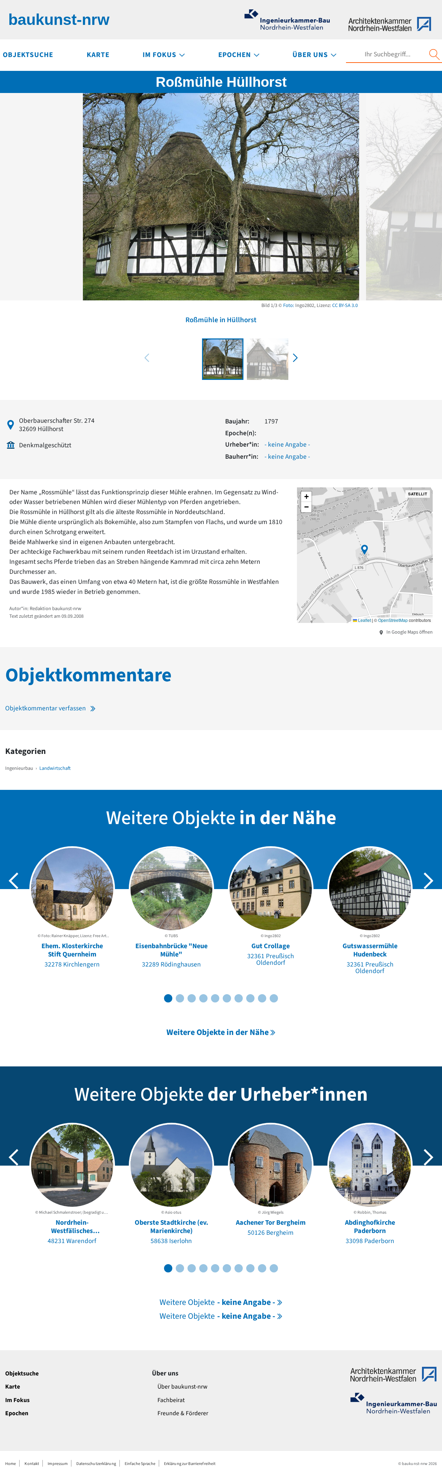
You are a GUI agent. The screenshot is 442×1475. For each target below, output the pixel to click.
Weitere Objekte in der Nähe (217, 1032)
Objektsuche (22, 1373)
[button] (295, 358)
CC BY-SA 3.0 (345, 305)
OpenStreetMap (393, 620)
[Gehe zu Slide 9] (262, 998)
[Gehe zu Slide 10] (274, 998)
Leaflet (364, 620)
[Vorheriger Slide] (13, 880)
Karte (12, 1386)
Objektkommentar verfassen (45, 708)
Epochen (16, 1413)
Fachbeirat (171, 1400)
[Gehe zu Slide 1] (168, 998)
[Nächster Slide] (428, 880)
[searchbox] (387, 54)
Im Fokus (17, 1400)
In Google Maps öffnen (409, 632)
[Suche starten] (434, 54)
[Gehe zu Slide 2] (180, 998)
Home (10, 1464)
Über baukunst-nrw (182, 1386)
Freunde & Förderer (182, 1413)
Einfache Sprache (140, 1464)
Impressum (58, 1464)
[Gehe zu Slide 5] (215, 998)
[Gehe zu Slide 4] (203, 998)
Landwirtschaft (55, 768)
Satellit (417, 493)
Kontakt (32, 1464)
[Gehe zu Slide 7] (238, 998)
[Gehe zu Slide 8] (250, 998)
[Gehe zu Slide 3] (192, 998)
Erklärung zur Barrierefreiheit (190, 1464)
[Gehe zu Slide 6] (227, 998)
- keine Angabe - (287, 444)
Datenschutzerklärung (96, 1464)
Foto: (288, 305)
